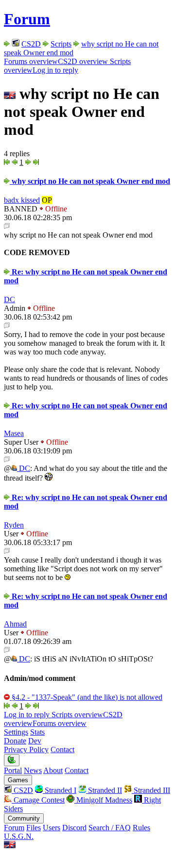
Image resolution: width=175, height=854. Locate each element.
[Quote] (7, 226)
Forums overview (31, 61)
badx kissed (22, 200)
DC (9, 299)
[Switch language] (10, 845)
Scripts (61, 44)
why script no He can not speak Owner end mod (90, 181)
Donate (15, 741)
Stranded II (104, 790)
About (53, 770)
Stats (37, 732)
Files (33, 827)
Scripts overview (76, 714)
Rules (141, 827)
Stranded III (151, 790)
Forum (27, 19)
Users (51, 827)
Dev (34, 741)
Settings (16, 732)
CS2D (31, 44)
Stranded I (59, 790)
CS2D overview (83, 61)
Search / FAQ (109, 827)
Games (18, 780)
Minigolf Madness (103, 800)
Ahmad (15, 624)
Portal (13, 770)
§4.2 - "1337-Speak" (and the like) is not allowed (86, 697)
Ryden (14, 525)
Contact (62, 749)
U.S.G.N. (19, 836)
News (33, 770)
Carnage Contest (38, 800)
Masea (14, 433)
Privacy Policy (26, 749)
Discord (74, 827)
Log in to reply (55, 70)
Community (24, 818)
